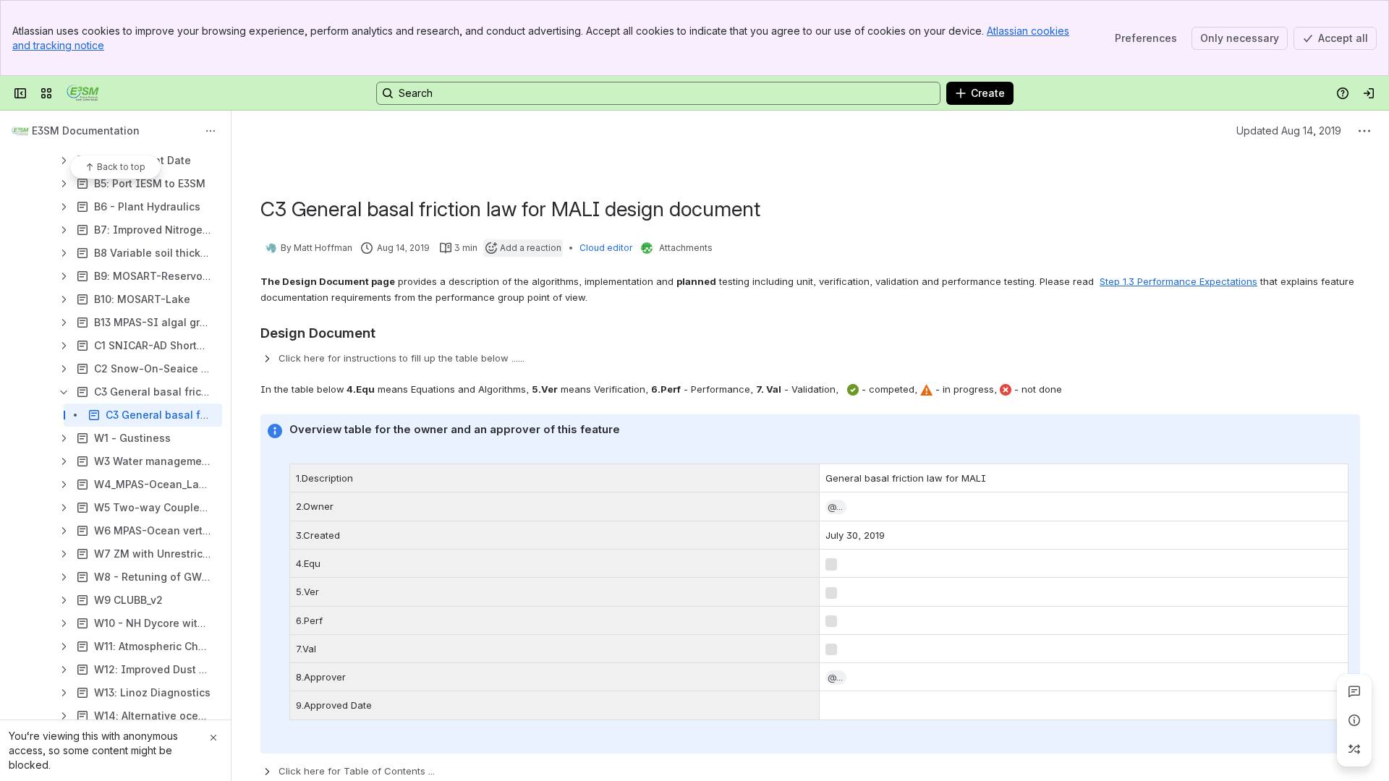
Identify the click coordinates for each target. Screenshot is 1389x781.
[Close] (213, 737)
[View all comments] (1354, 691)
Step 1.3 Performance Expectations (1178, 281)
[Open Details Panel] (1354, 720)
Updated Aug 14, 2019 (1288, 130)
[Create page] (1354, 749)
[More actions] (210, 131)
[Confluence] (83, 93)
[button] (836, 507)
